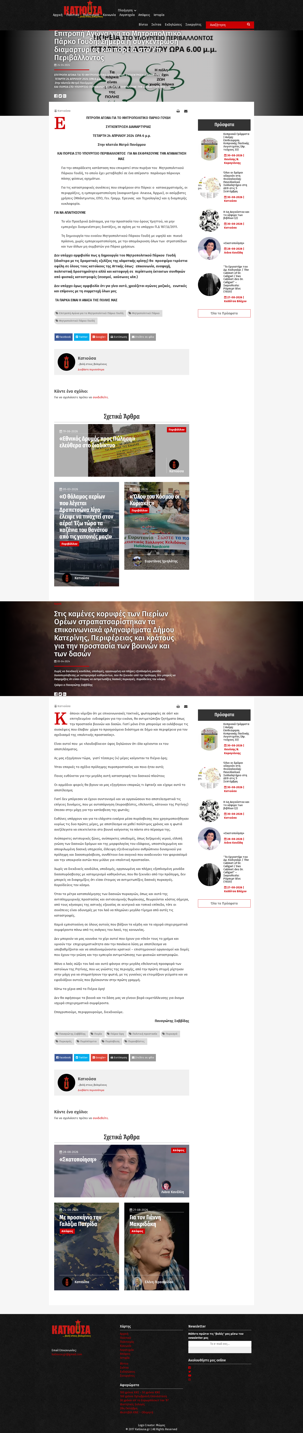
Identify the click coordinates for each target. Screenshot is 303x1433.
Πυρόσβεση (112, 1041)
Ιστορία (159, 15)
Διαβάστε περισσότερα (91, 369)
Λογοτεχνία (127, 1350)
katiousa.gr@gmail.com (67, 1354)
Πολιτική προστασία (144, 1033)
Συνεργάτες (193, 24)
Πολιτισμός (91, 15)
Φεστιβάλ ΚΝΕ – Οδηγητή (136, 1412)
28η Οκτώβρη (128, 1408)
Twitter (83, 336)
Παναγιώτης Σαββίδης (72, 1033)
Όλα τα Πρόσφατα (224, 313)
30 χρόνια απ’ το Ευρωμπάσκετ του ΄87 (144, 1400)
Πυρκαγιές (65, 1041)
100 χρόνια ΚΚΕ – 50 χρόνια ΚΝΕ (140, 1392)
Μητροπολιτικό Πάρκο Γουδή (76, 320)
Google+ (100, 336)
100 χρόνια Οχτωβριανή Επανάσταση (143, 1396)
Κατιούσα (64, 110)
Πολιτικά (72, 15)
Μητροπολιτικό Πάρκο (145, 313)
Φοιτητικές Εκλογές (132, 1404)
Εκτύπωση (120, 336)
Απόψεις (144, 15)
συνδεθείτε (100, 397)
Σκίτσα (156, 24)
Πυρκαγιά (171, 1033)
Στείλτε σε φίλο (144, 336)
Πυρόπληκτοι (88, 1041)
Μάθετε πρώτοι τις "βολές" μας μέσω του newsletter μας (215, 1335)
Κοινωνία (109, 15)
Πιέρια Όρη (117, 1033)
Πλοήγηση (125, 10)
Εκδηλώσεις (173, 24)
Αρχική (58, 15)
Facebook (65, 336)
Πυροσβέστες (135, 1041)
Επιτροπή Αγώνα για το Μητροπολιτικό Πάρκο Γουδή (90, 313)
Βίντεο (143, 24)
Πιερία (97, 1033)
